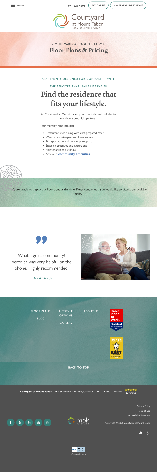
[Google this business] (47, 422)
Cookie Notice (78, 454)
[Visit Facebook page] (11, 422)
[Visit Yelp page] (20, 422)
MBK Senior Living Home (128, 5)
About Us (91, 311)
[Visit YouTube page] (38, 422)
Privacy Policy (143, 406)
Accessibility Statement (139, 415)
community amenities (74, 154)
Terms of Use (143, 410)
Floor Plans (40, 311)
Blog (41, 318)
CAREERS (66, 322)
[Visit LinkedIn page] (29, 422)
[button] (98, 5)
